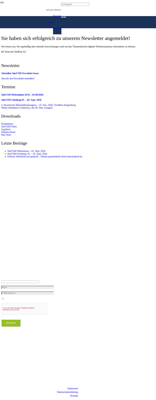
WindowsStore (8, 132)
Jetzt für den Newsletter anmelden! (18, 78)
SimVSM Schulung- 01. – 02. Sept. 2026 (27, 153)
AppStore (6, 129)
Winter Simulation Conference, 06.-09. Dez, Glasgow (27, 107)
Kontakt (74, 395)
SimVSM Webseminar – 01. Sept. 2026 (26, 151)
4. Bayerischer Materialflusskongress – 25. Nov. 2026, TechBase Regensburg (38, 105)
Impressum (72, 388)
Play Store (6, 134)
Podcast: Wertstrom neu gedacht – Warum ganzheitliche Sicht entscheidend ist (44, 156)
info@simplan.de (9, 268)
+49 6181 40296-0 (10, 261)
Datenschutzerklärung (67, 392)
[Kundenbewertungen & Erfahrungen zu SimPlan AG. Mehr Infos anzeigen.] (13, 357)
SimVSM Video (9, 126)
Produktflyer (7, 124)
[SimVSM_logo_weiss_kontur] (23, 51)
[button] (57, 16)
